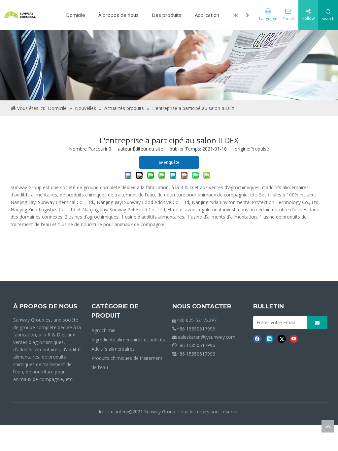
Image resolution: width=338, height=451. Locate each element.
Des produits (167, 15)
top (327, 426)
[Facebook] (257, 338)
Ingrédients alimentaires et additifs (128, 339)
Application (207, 15)
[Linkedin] (269, 338)
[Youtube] (294, 338)
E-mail (288, 18)
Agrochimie (103, 330)
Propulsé (259, 149)
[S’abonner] (317, 322)
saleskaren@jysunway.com (206, 337)
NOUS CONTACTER (201, 306)
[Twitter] (282, 338)
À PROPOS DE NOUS (45, 306)
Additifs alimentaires (113, 349)
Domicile (75, 15)
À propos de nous (118, 15)
